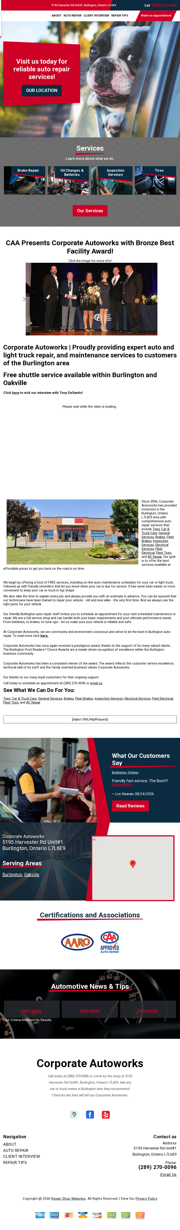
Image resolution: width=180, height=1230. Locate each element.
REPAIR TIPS (119, 15)
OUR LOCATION (41, 90)
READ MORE (32, 1011)
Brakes (160, 537)
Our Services (90, 210)
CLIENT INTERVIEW (96, 15)
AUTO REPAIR (72, 15)
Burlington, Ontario (125, 772)
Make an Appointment (156, 15)
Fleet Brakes (84, 699)
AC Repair (155, 557)
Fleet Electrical (152, 551)
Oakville (31, 874)
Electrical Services (137, 699)
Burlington (12, 874)
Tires (156, 529)
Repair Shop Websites (68, 1199)
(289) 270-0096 (164, 5)
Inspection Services (109, 699)
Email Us (168, 1175)
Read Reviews (130, 806)
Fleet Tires (163, 553)
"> (24, 299)
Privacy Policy (146, 1199)
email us (96, 683)
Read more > (123, 785)
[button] (132, 864)
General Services (50, 699)
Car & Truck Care (155, 531)
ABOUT (56, 15)
